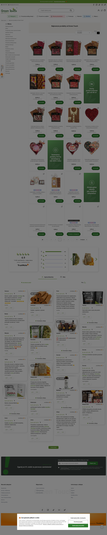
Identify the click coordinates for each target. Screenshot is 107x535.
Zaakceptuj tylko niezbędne (78, 518)
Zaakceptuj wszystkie (78, 525)
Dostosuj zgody (78, 521)
